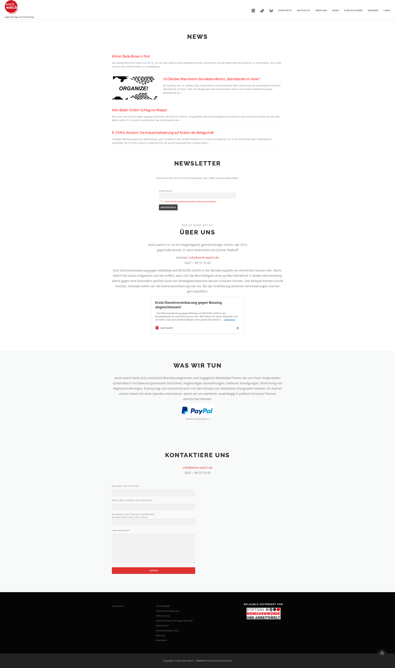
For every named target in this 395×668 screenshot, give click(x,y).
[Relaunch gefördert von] (263, 613)
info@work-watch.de (204, 257)
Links (387, 10)
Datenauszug (162, 615)
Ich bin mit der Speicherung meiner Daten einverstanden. (190, 201)
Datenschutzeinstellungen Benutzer (174, 620)
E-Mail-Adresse (165, 191)
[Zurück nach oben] (381, 653)
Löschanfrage (163, 605)
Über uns (321, 10)
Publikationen (353, 10)
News (335, 10)
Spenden (373, 10)
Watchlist (303, 10)
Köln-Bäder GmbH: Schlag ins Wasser (139, 110)
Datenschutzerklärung (167, 610)
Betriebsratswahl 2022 (167, 630)
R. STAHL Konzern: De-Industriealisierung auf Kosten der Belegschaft (163, 132)
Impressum (118, 605)
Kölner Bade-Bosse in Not (131, 56)
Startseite (285, 10)
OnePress (201, 660)
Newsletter (161, 640)
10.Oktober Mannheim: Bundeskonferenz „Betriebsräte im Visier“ (211, 78)
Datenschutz (162, 625)
